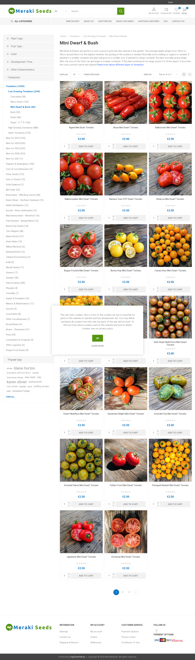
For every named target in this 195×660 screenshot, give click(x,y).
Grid (184, 74)
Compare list (166, 13)
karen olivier (17, 382)
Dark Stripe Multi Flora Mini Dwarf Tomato (170, 343)
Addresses (95, 642)
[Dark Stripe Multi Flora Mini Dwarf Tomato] (170, 317)
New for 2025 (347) (15, 148)
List (189, 74)
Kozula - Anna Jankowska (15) (21, 210)
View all (10, 397)
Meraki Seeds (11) (15, 267)
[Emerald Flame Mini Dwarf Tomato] (81, 460)
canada (35, 373)
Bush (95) (15, 112)
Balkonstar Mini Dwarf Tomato (170, 127)
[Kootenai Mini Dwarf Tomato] (125, 531)
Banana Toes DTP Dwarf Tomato (125, 199)
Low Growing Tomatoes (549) (24, 91)
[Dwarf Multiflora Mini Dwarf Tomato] (81, 388)
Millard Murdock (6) (15, 246)
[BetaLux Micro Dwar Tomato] (170, 174)
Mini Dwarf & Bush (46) (23, 107)
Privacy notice (128, 637)
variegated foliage (21, 391)
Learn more (97, 346)
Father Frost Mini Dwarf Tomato (126, 485)
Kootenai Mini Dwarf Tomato (126, 556)
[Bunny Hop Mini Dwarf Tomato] (125, 245)
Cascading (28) (18, 96)
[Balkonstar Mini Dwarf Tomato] (170, 102)
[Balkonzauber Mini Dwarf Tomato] (81, 174)
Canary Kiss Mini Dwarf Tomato (170, 270)
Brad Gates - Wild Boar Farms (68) (23, 195)
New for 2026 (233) (15, 153)
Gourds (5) (11, 308)
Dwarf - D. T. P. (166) (20, 122)
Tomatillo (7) (12, 293)
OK (97, 338)
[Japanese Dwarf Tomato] (81, 531)
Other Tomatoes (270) (19, 132)
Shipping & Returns (69, 642)
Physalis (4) (12, 288)
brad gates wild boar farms (19, 373)
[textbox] (92, 11)
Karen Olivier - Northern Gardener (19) (25, 200)
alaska (9, 368)
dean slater (30, 377)
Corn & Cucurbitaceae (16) (19, 169)
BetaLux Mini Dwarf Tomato (170, 199)
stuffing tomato (41, 386)
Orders (93, 637)
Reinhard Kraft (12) (15, 251)
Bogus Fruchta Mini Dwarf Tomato (81, 270)
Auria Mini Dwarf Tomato (125, 127)
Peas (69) (11, 334)
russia (22, 386)
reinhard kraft (35, 382)
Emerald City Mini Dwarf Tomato (170, 413)
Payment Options (130, 631)
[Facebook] (156, 630)
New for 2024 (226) (15, 143)
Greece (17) (12, 272)
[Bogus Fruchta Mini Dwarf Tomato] (81, 245)
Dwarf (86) (16, 117)
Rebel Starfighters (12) (17, 205)
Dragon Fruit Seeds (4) (17, 350)
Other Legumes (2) (15, 345)
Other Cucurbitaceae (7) (18, 319)
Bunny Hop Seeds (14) (17, 226)
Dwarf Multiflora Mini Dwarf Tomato (81, 413)
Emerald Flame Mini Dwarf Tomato (81, 485)
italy (39, 377)
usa (9, 391)
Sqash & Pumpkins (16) (17, 298)
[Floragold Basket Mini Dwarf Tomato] (170, 460)
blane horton (24, 368)
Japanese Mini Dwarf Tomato (81, 556)
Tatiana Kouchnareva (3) (18, 257)
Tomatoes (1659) (15, 86)
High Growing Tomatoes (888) (23, 127)
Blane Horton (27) (15, 236)
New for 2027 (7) (14, 158)
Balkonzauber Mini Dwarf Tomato (81, 199)
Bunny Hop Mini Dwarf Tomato (126, 270)
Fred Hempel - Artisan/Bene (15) (22, 220)
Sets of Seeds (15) (15, 179)
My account (154, 13)
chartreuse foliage (15, 377)
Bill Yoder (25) (13, 189)
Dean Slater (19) (14, 241)
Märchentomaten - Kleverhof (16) (22, 215)
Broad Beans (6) (14, 324)
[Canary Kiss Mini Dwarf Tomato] (170, 245)
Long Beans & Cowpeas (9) (19, 339)
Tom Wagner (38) (14, 231)
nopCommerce (77, 657)
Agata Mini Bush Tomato (81, 127)
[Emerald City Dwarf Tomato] (170, 388)
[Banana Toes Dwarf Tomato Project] (125, 174)
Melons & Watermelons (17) (20, 303)
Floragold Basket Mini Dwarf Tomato (170, 485)
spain (29, 386)
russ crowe (12, 386)
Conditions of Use (130, 642)
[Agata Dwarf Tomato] (81, 102)
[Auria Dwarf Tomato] (125, 102)
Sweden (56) (12, 277)
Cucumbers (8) (13, 314)
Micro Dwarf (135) (19, 101)
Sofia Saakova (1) (15, 184)
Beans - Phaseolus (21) (17, 329)
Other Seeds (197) (15, 174)
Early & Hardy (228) (15, 283)
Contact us (65, 637)
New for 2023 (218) (15, 138)
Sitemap (64, 631)
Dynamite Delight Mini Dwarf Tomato (126, 413)
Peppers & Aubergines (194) (20, 164)
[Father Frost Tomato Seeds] (125, 460)
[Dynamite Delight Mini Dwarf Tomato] (125, 388)
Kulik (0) (10, 262)
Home (63, 36)
